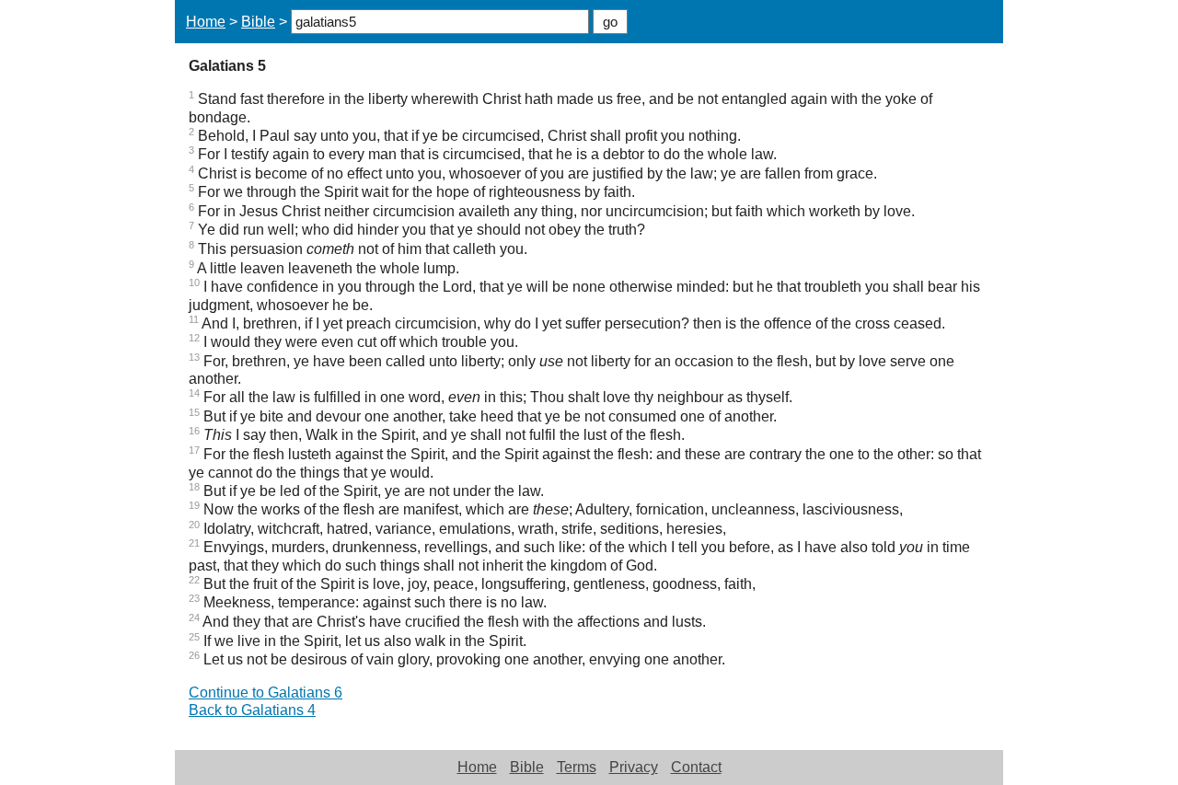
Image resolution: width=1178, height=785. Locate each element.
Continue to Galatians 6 (265, 692)
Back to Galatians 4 (252, 710)
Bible (258, 21)
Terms (576, 767)
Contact (696, 767)
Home (205, 21)
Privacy (633, 767)
